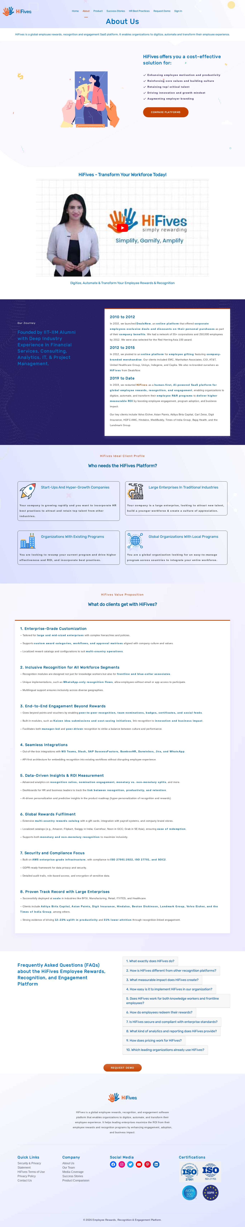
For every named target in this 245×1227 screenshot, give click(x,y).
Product (98, 11)
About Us (68, 1163)
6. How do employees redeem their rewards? (159, 1012)
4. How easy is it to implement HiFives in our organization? (169, 989)
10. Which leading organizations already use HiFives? (165, 1050)
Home (75, 11)
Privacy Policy (27, 1176)
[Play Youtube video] (122, 228)
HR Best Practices (139, 11)
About (86, 11)
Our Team (68, 1167)
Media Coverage (73, 1171)
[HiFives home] (122, 1097)
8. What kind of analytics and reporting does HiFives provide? (171, 1031)
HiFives (142, 384)
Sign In (178, 11)
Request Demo (162, 11)
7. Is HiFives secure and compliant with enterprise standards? (172, 1022)
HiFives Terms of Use (31, 1171)
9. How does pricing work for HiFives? (154, 1040)
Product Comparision (75, 1180)
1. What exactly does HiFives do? (150, 961)
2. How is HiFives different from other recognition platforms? (171, 971)
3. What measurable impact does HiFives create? (162, 980)
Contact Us (25, 1180)
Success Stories (116, 11)
